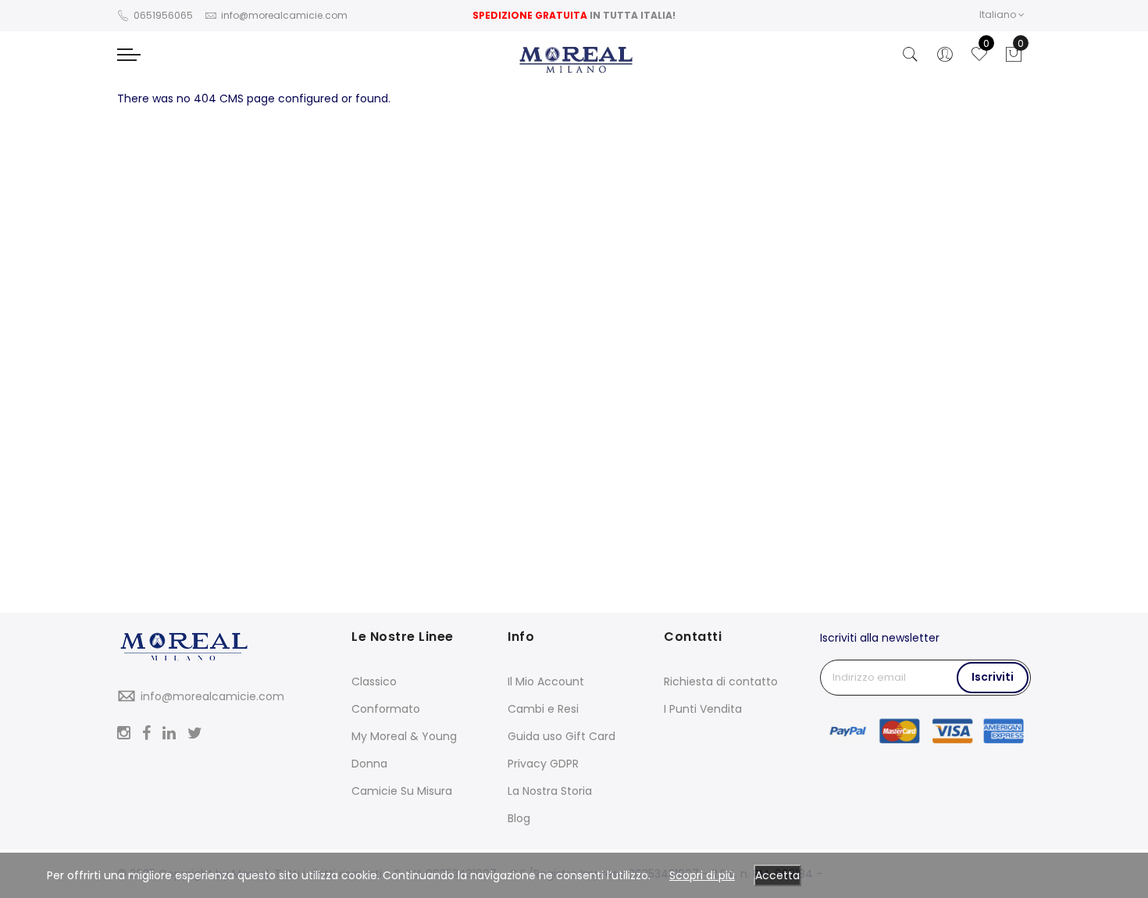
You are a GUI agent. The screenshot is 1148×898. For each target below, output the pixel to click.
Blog (519, 818)
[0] (1013, 58)
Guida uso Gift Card (561, 736)
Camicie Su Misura (401, 791)
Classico (374, 681)
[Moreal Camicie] (574, 60)
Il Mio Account (546, 681)
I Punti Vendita (703, 709)
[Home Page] (222, 648)
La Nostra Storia (550, 791)
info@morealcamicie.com (212, 696)
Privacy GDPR (543, 763)
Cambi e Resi (543, 709)
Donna (369, 763)
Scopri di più (702, 875)
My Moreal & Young (404, 736)
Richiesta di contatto (721, 681)
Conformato (385, 709)
